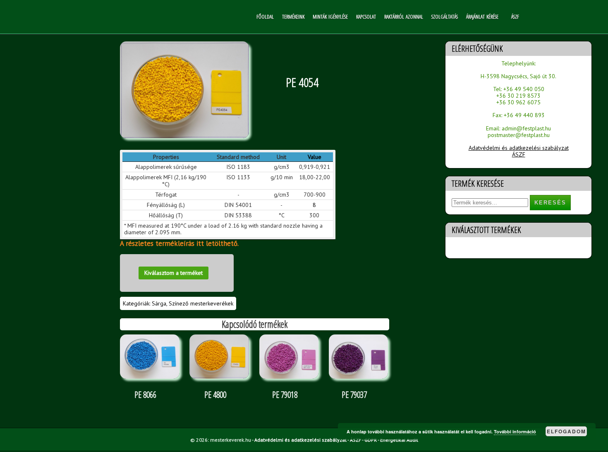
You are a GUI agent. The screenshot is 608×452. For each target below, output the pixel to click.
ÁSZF (518, 154)
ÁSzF (515, 16)
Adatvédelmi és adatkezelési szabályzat (519, 147)
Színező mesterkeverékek (201, 303)
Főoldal (265, 16)
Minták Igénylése (330, 16)
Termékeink (293, 16)
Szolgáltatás (444, 16)
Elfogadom (566, 431)
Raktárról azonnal (403, 16)
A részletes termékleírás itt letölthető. (179, 243)
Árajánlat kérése (482, 16)
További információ (515, 431)
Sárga (159, 303)
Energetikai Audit (399, 440)
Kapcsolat (366, 16)
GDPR (370, 440)
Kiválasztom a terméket (173, 272)
